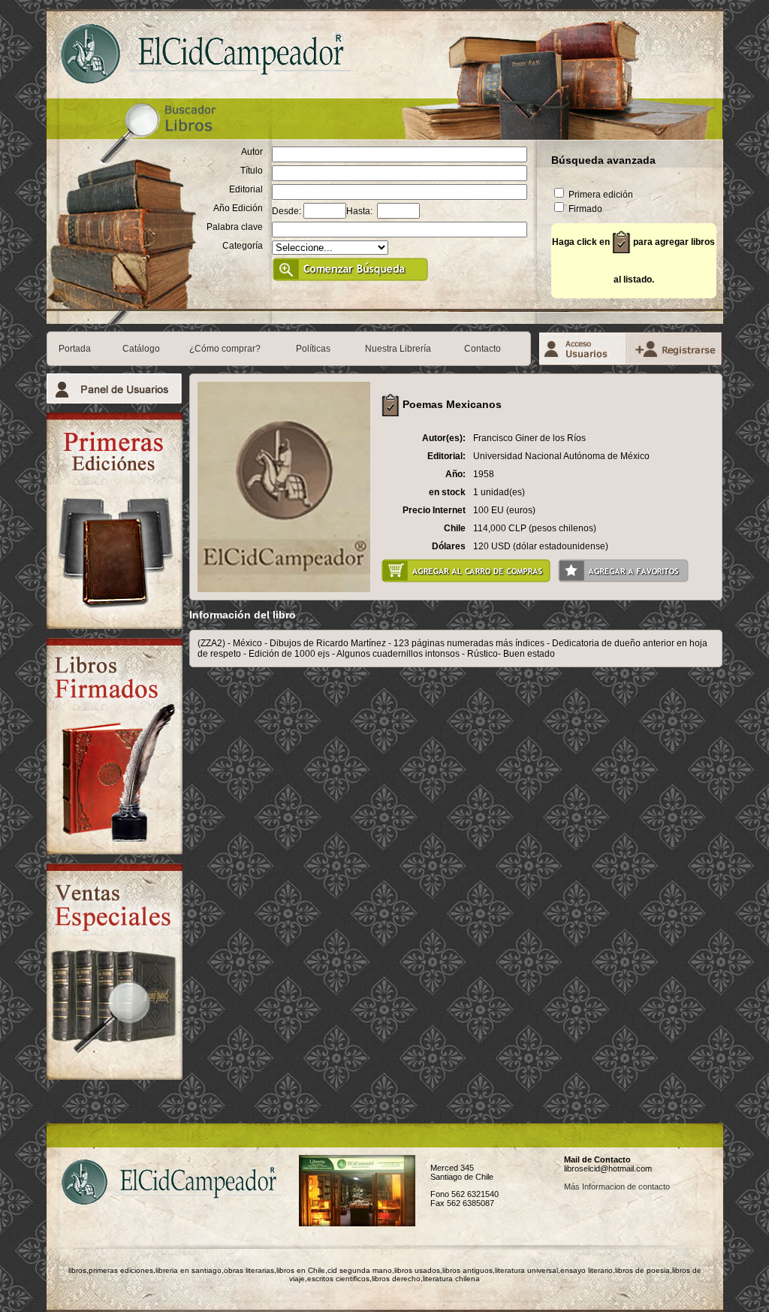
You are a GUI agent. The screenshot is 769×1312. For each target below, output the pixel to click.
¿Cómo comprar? (225, 348)
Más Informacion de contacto (617, 1186)
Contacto (482, 348)
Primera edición (599, 194)
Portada (75, 348)
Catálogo (141, 348)
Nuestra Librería (398, 348)
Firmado (584, 209)
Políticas (313, 348)
